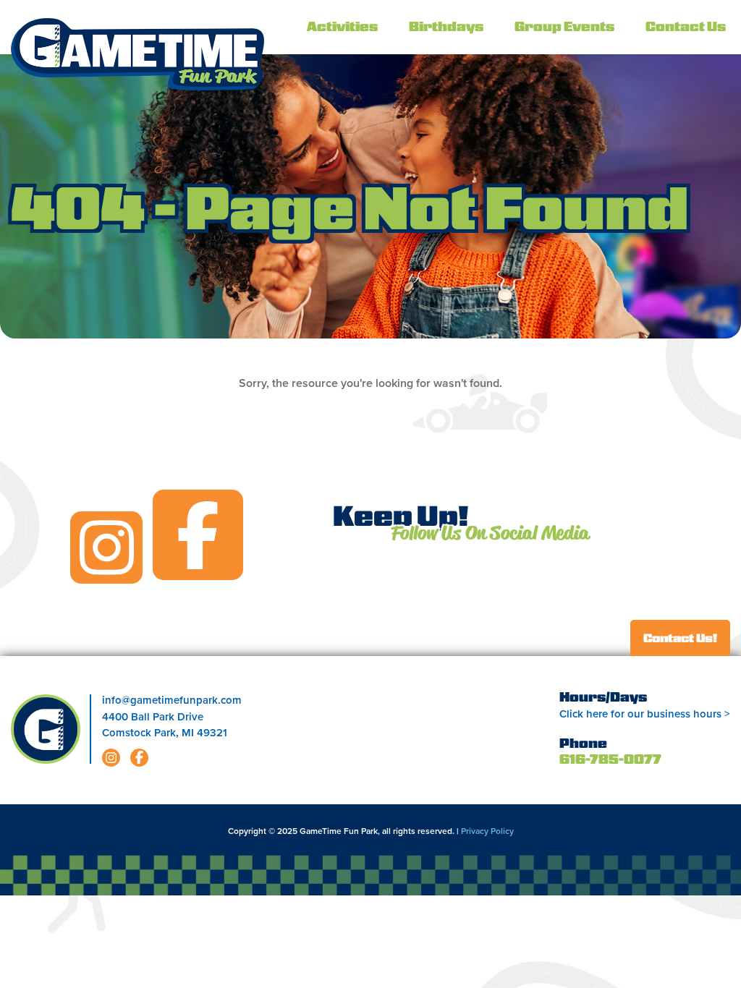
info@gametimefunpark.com (172, 700)
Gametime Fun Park (137, 54)
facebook (198, 535)
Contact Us (685, 28)
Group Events (564, 28)
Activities (342, 28)
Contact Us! (680, 639)
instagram (106, 547)
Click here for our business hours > (644, 714)
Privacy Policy (487, 831)
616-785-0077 (610, 760)
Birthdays (446, 28)
